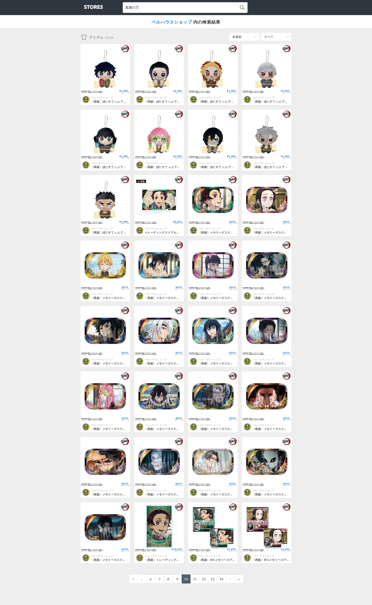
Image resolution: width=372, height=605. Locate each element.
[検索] (242, 7)
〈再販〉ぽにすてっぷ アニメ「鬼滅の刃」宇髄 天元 (286, 101)
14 (221, 579)
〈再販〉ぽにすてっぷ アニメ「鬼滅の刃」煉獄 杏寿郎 (233, 101)
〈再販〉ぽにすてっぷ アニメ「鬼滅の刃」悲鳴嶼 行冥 (126, 232)
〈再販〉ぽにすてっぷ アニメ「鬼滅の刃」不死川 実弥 (287, 167)
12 (204, 579)
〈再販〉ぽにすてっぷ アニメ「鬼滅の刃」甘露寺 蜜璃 (180, 167)
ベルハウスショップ (172, 21)
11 (195, 579)
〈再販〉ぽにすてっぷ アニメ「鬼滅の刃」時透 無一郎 (126, 167)
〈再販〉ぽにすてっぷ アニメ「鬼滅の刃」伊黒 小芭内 (233, 167)
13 (212, 579)
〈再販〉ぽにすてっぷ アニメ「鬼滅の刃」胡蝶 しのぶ (180, 101)
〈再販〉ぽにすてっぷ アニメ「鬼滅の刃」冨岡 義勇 (125, 101)
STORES (86, 6)
